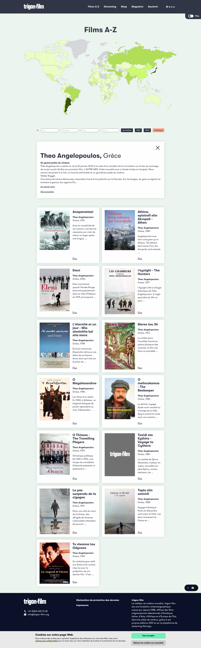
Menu (170, 7)
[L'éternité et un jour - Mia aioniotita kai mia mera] (55, 346)
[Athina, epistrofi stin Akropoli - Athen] (120, 235)
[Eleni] (55, 291)
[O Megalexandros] (55, 401)
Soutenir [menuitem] (153, 6)
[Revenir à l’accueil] (43, 7)
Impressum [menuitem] (82, 605)
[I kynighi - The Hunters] (120, 291)
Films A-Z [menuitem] (93, 6)
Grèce (112, 155)
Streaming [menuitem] (110, 6)
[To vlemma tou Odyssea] (55, 563)
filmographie (47, 191)
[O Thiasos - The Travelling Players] (55, 456)
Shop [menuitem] (124, 6)
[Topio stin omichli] (120, 511)
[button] (134, 78)
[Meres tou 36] (120, 346)
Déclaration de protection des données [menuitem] (97, 600)
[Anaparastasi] (55, 235)
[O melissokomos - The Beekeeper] (120, 401)
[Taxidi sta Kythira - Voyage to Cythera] (120, 456)
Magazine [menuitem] (137, 6)
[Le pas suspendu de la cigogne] (55, 511)
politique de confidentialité (46, 641)
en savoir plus (47, 186)
